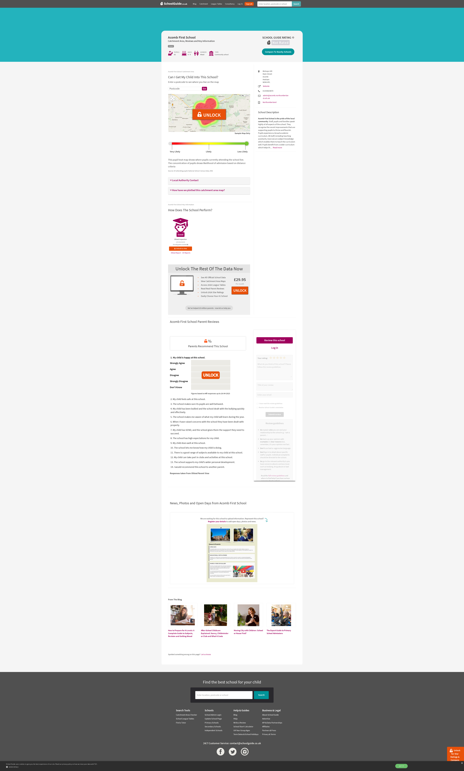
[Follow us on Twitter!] (232, 752)
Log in (274, 347)
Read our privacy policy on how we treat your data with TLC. (76, 764)
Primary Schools (212, 722)
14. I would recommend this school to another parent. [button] (197, 466)
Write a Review (239, 722)
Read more (277, 147)
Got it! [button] (401, 766)
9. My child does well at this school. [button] (188, 442)
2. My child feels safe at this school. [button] (187, 399)
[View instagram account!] (244, 752)
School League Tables (185, 718)
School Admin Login (213, 714)
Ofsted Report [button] (176, 253)
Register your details (217, 521)
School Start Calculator (243, 726)
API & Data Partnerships (272, 722)
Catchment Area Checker (186, 714)
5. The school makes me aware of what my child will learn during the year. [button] (207, 416)
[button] (209, 180)
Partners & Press (269, 730)
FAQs (235, 718)
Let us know (206, 654)
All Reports (186, 253)
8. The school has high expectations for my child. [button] (194, 438)
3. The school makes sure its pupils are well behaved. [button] (196, 403)
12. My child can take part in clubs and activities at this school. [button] (201, 457)
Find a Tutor (181, 722)
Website (266, 86)
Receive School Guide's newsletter (270, 407)
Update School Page (213, 718)
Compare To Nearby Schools (278, 51)
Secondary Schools (213, 726)
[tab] (209, 181)
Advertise (266, 718)
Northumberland (269, 102)
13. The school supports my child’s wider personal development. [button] (202, 462)
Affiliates (266, 726)
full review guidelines (276, 475)
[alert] (232, 766)
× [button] (462, 763)
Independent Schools (213, 730)
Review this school (274, 340)
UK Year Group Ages (241, 730)
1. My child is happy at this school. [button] (187, 357)
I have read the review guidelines (270, 403)
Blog (235, 714)
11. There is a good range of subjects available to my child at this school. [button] (206, 452)
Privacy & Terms (269, 734)
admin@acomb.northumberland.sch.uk (275, 96)
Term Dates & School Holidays (245, 734)
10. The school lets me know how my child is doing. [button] (196, 447)
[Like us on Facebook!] (220, 752)
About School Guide (270, 714)
